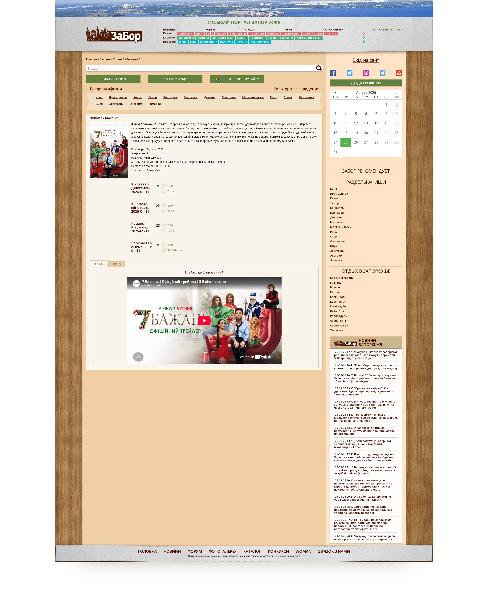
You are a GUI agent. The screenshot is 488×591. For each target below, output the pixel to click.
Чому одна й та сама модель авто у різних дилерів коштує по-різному (364, 537)
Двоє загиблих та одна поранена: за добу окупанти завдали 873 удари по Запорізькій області (363, 510)
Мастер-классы (253, 97)
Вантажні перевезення (283, 33)
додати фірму (366, 82)
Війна (183, 42)
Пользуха (226, 42)
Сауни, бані (338, 320)
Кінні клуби (338, 306)
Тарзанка (337, 330)
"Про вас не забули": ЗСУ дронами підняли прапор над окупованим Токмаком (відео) (364, 391)
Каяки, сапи (338, 297)
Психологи (257, 33)
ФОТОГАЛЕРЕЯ (333, 29)
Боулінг (335, 287)
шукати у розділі (175, 79)
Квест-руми (338, 301)
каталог (252, 551)
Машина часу (260, 42)
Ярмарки (154, 104)
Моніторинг (208, 42)
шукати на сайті (113, 79)
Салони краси (312, 33)
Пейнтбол (337, 311)
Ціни (193, 42)
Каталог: (169, 33)
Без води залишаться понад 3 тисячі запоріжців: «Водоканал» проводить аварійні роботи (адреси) (365, 470)
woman (303, 551)
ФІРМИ (288, 29)
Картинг (336, 292)
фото (117, 264)
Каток (137, 97)
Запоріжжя (186, 37)
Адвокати (185, 33)
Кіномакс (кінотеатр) (141, 205)
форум (195, 551)
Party (273, 97)
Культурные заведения (296, 89)
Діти (199, 33)
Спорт (288, 97)
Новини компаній (281, 37)
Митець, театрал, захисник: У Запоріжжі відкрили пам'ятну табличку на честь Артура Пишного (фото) (365, 404)
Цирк (99, 104)
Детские (209, 97)
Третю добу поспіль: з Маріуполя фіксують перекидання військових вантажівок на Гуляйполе (366, 418)
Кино (99, 97)
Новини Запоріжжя (370, 342)
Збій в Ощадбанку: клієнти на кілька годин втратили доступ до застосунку (366, 366)
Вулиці (241, 37)
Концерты (170, 97)
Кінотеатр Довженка (140, 186)
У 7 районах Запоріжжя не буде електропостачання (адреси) (362, 498)
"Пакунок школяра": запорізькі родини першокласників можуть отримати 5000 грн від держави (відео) (365, 355)
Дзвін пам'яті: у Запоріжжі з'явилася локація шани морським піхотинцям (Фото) (362, 444)
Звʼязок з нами (334, 551)
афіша (106, 59)
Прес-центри (118, 97)
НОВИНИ (169, 29)
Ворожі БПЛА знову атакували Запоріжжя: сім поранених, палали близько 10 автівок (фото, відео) (365, 378)
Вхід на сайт (366, 60)
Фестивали (306, 97)
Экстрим (136, 104)
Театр (152, 97)
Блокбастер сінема (141, 245)
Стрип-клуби (339, 325)
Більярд (335, 282)
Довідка (203, 37)
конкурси (278, 551)
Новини (172, 551)
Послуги (331, 33)
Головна (92, 59)
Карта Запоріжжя (309, 37)
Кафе (209, 33)
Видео (99, 263)
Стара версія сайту (387, 29)
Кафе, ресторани (342, 278)
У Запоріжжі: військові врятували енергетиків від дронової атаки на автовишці (364, 431)
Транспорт (257, 37)
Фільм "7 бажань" (126, 59)
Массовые (229, 97)
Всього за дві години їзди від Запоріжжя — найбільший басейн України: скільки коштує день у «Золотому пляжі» (364, 457)
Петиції (242, 42)
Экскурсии (116, 104)
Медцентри (238, 33)
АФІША (249, 29)
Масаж (221, 33)
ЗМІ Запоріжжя (223, 37)
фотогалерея (223, 551)
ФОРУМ (210, 29)
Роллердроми (339, 316)
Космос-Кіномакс (139, 225)
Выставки (190, 97)
